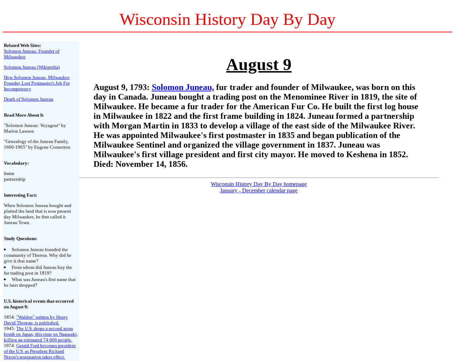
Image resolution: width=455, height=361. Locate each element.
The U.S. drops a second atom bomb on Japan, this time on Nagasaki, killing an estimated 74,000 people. (41, 334)
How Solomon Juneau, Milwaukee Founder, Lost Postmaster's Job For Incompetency (37, 83)
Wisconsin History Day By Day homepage (259, 184)
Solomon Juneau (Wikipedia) (32, 67)
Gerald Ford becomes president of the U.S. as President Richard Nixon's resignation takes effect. (40, 351)
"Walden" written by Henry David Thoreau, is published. (36, 319)
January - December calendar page (259, 190)
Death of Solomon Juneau (28, 99)
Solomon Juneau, (183, 87)
